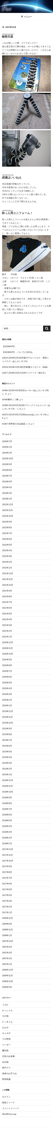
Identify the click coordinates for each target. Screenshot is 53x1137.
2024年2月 (7, 453)
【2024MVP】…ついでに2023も (17, 352)
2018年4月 (7, 826)
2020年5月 (7, 682)
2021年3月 (7, 625)
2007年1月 (7, 964)
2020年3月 (7, 694)
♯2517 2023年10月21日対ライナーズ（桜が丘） (24, 373)
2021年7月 (7, 602)
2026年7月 (7, 441)
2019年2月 (7, 769)
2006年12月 (7, 970)
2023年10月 (7, 458)
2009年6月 (7, 924)
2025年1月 (7, 447)
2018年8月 (7, 803)
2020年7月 (7, 671)
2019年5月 (7, 751)
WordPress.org (9, 1114)
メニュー (28, 16)
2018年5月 (7, 820)
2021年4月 (7, 619)
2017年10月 (7, 861)
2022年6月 (7, 539)
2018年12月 (7, 780)
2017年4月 (7, 895)
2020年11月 (7, 648)
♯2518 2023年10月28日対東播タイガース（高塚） (25, 367)
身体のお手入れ (9, 1073)
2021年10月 (7, 585)
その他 (5, 1016)
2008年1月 (7, 935)
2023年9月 (7, 464)
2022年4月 (7, 550)
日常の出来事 (8, 1056)
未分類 (5, 1062)
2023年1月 (7, 498)
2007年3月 (7, 952)
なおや (5, 1027)
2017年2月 (7, 906)
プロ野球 (6, 1039)
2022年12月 (7, 504)
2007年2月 (7, 958)
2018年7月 (7, 809)
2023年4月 (7, 487)
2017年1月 (7, 912)
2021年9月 (7, 591)
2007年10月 (7, 941)
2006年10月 (7, 981)
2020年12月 (7, 642)
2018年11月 (7, 786)
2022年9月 (7, 522)
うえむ (5, 1004)
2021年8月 (7, 596)
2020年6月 (7, 677)
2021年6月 (7, 608)
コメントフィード (10, 1108)
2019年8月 (7, 734)
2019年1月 (7, 774)
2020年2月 (7, 700)
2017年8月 (7, 872)
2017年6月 (7, 883)
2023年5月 (7, 481)
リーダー (6, 1045)
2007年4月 (7, 947)
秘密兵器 (7, 36)
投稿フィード (8, 1102)
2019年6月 (7, 746)
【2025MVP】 (9, 346)
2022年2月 (7, 562)
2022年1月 (7, 567)
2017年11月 (7, 855)
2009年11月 (7, 918)
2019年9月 (7, 728)
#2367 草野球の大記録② (13, 424)
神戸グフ (6, 1067)
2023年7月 (7, 476)
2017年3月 (7, 901)
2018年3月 (7, 832)
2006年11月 (7, 975)
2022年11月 (7, 510)
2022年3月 (7, 556)
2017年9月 (7, 866)
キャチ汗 (6, 1033)
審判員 (5, 1050)
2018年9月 (7, 797)
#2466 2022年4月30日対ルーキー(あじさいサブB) (25, 390)
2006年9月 (7, 987)
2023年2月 (7, 493)
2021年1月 (7, 636)
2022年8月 (7, 527)
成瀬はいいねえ (12, 177)
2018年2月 (7, 837)
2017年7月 (7, 878)
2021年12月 (7, 573)
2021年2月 (7, 631)
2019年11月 (7, 717)
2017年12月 (7, 849)
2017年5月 (7, 889)
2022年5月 (7, 545)
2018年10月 (7, 792)
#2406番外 (7, 399)
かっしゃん (7, 1010)
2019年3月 (7, 763)
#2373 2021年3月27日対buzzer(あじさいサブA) (24, 414)
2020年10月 (7, 654)
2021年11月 (7, 579)
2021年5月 (7, 613)
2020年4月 (7, 688)
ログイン (6, 1097)
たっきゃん (7, 1022)
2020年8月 (7, 665)
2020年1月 (7, 705)
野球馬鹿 (6, 1079)
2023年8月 (7, 470)
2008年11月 (7, 929)
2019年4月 (7, 757)
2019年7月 (7, 740)
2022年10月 (7, 516)
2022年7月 (7, 533)
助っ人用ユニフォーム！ (17, 213)
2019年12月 (7, 711)
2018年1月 (7, 843)
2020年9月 (7, 659)
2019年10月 (7, 723)
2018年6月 (7, 814)
